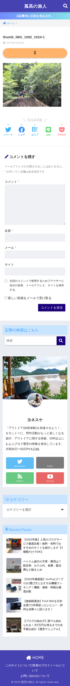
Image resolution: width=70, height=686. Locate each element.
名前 (9, 230)
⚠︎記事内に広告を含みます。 (35, 15)
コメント (12, 181)
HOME (37, 657)
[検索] (61, 340)
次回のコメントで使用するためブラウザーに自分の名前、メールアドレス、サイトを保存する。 (37, 285)
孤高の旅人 (35, 6)
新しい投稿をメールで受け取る (30, 298)
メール (10, 247)
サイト (9, 264)
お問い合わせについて (35, 675)
